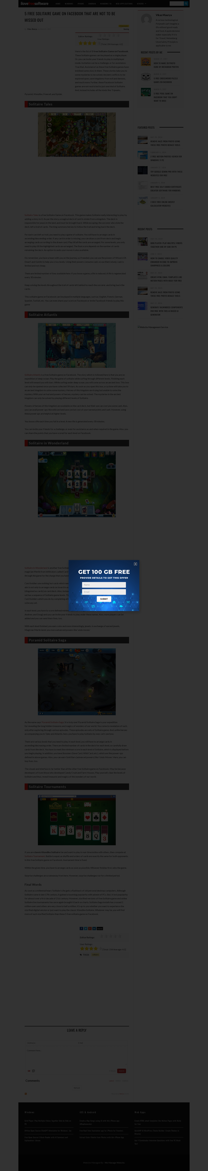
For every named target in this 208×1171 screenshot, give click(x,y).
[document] (104, 585)
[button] (135, 564)
